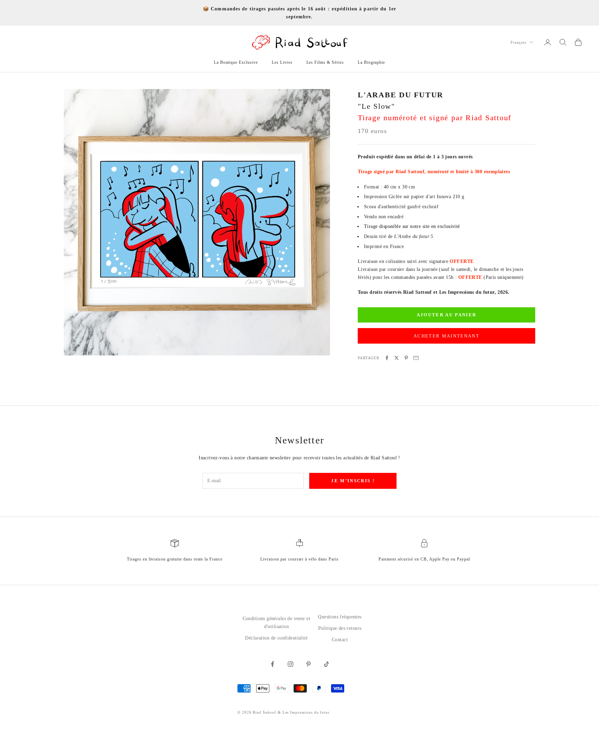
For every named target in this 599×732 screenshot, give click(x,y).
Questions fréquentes (339, 616)
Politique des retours (340, 628)
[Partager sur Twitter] (396, 358)
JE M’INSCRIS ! (353, 480)
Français (518, 42)
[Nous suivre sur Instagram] (290, 664)
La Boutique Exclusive (236, 62)
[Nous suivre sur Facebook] (272, 664)
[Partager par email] (416, 358)
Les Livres (282, 62)
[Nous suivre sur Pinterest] (308, 664)
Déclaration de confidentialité (276, 638)
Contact (340, 639)
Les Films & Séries (325, 62)
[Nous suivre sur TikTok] (326, 664)
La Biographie (371, 62)
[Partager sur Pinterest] (406, 358)
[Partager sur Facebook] (387, 358)
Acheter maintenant (446, 335)
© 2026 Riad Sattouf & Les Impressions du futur (283, 712)
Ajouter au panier (447, 315)
